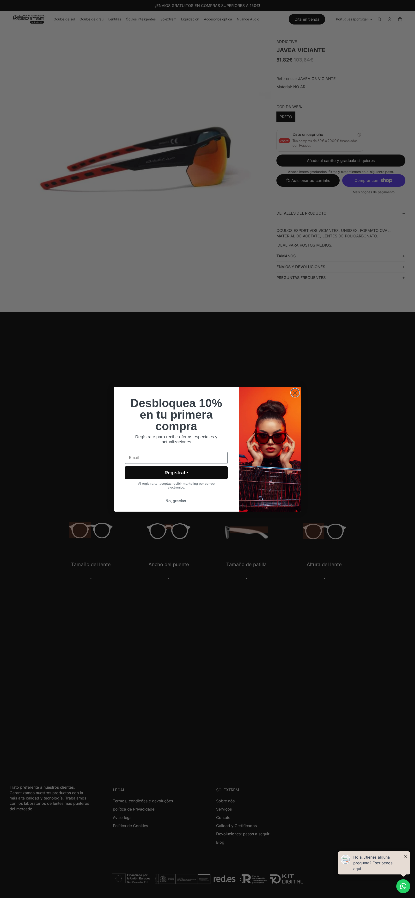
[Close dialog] (295, 393)
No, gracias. (176, 501)
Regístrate (176, 472)
